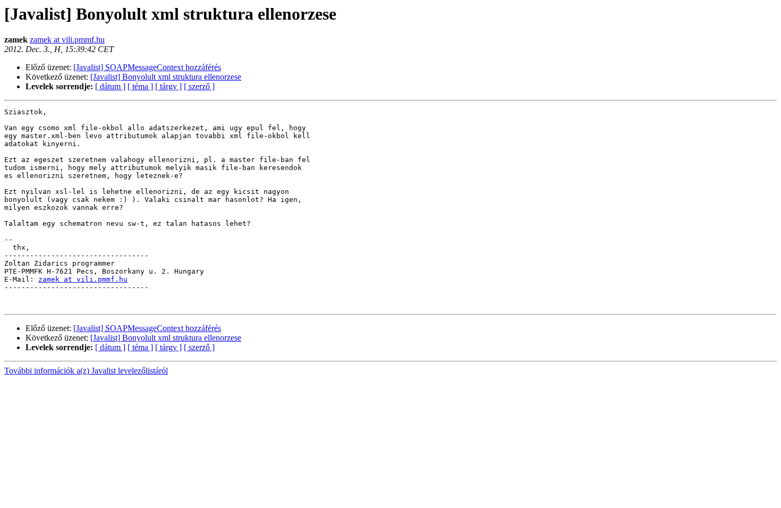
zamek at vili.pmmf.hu (67, 39)
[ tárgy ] (168, 86)
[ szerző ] (199, 86)
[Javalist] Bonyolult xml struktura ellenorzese (165, 76)
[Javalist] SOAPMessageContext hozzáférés (147, 67)
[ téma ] (140, 86)
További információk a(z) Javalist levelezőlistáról (86, 370)
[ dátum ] (110, 86)
